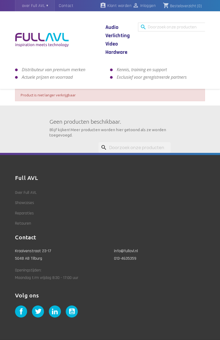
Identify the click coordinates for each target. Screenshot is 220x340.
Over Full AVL (26, 192)
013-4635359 (125, 258)
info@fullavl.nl (126, 251)
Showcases (24, 203)
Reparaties (24, 213)
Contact (66, 6)
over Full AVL (33, 6)
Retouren (23, 223)
